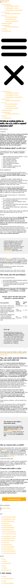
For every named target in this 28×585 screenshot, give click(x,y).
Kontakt (5, 28)
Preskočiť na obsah (4, 0)
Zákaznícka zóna (7, 31)
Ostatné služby (6, 25)
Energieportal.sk (7, 250)
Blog (4, 559)
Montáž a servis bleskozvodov (13, 13)
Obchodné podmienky (8, 578)
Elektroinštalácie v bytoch (12, 8)
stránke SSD (11, 456)
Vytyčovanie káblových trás (12, 26)
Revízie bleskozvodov (11, 19)
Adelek (4, 450)
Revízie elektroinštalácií (11, 17)
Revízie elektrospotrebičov (12, 21)
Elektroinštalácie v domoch (12, 6)
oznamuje (9, 258)
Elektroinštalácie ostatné (8, 521)
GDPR (4, 576)
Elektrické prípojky (7, 23)
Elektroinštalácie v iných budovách (14, 10)
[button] (14, 61)
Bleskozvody (6, 523)
